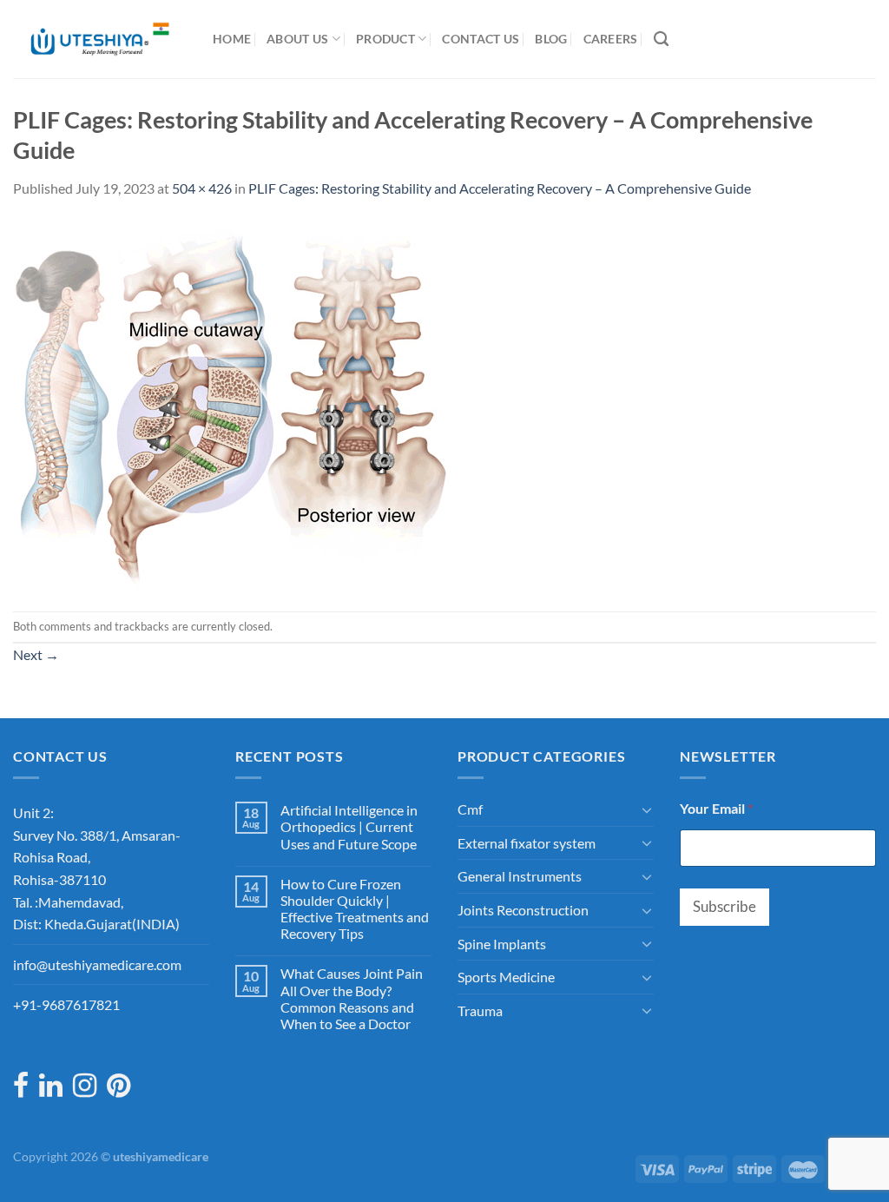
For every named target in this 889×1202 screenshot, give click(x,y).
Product (385, 38)
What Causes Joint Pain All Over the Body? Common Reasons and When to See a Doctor (351, 998)
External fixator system (527, 843)
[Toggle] (647, 809)
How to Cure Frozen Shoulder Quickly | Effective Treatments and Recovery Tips (354, 908)
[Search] (661, 39)
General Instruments (520, 876)
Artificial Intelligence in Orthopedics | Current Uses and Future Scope (349, 826)
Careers (610, 38)
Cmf (470, 809)
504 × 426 (202, 188)
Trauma (480, 1010)
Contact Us (480, 38)
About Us (297, 38)
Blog (551, 38)
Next (36, 654)
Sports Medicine (506, 976)
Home (232, 38)
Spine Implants (502, 943)
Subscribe (724, 906)
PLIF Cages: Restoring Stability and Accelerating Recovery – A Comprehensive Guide (499, 188)
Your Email (716, 808)
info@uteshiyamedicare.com (97, 964)
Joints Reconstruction (523, 910)
